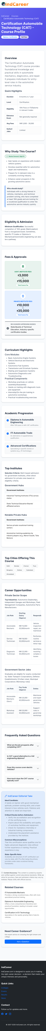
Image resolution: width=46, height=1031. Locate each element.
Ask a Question (23, 942)
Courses (15, 16)
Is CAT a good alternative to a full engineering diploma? (20, 757)
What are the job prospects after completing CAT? (20, 746)
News (3, 998)
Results (4, 995)
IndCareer (5, 16)
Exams (4, 991)
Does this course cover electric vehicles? (19, 768)
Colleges (4, 988)
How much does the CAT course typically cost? (20, 779)
